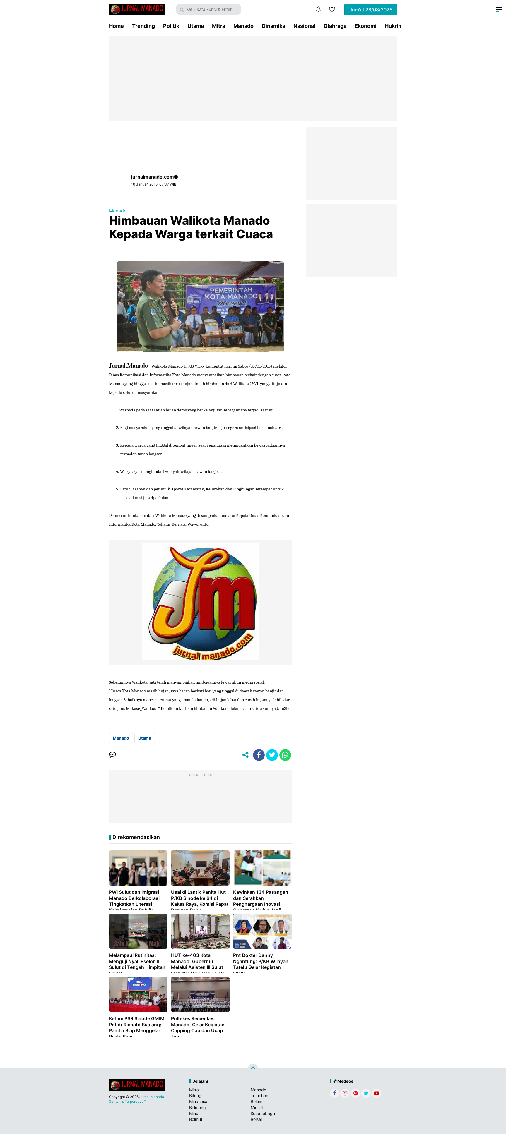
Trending (143, 26)
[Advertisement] (253, 78)
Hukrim (394, 26)
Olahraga (335, 26)
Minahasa (198, 1101)
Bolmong (197, 1107)
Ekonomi (366, 26)
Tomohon (259, 1095)
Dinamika (273, 26)
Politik (171, 26)
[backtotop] (253, 1069)
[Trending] (332, 9)
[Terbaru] (318, 9)
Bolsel (256, 1119)
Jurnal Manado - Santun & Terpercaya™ (138, 1099)
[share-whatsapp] (285, 755)
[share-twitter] (272, 755)
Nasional (304, 26)
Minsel (257, 1107)
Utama (195, 26)
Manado (243, 26)
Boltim (256, 1101)
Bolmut (195, 1119)
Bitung (195, 1095)
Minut (194, 1113)
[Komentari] (112, 755)
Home (116, 26)
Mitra (218, 26)
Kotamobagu (263, 1113)
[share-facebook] (259, 755)
